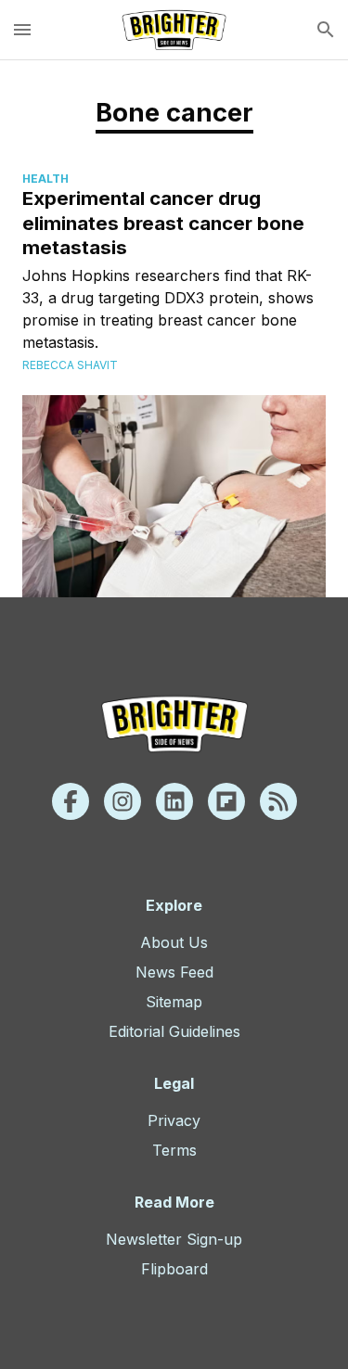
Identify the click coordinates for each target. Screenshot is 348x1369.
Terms (174, 1150)
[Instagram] (122, 801)
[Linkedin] (174, 801)
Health (45, 179)
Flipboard (174, 1269)
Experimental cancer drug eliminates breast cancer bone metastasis (163, 222)
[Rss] (278, 801)
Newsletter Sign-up (174, 1239)
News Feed (174, 972)
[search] (325, 29)
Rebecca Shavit (70, 365)
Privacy (174, 1120)
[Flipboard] (226, 801)
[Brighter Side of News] (174, 29)
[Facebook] (70, 801)
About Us (174, 942)
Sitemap (174, 1001)
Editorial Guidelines (174, 1031)
